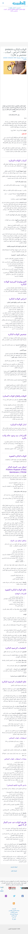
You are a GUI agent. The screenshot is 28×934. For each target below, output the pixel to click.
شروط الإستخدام (14, 914)
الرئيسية (14, 908)
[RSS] (14, 903)
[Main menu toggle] (3, 3)
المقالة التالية (14, 871)
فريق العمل (14, 915)
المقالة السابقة (14, 867)
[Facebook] (22, 896)
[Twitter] (14, 896)
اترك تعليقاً (23, 57)
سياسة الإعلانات (14, 912)
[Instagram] (6, 896)
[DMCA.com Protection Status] (24, 888)
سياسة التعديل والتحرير (14, 910)
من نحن (14, 917)
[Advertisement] (14, 26)
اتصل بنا (14, 919)
